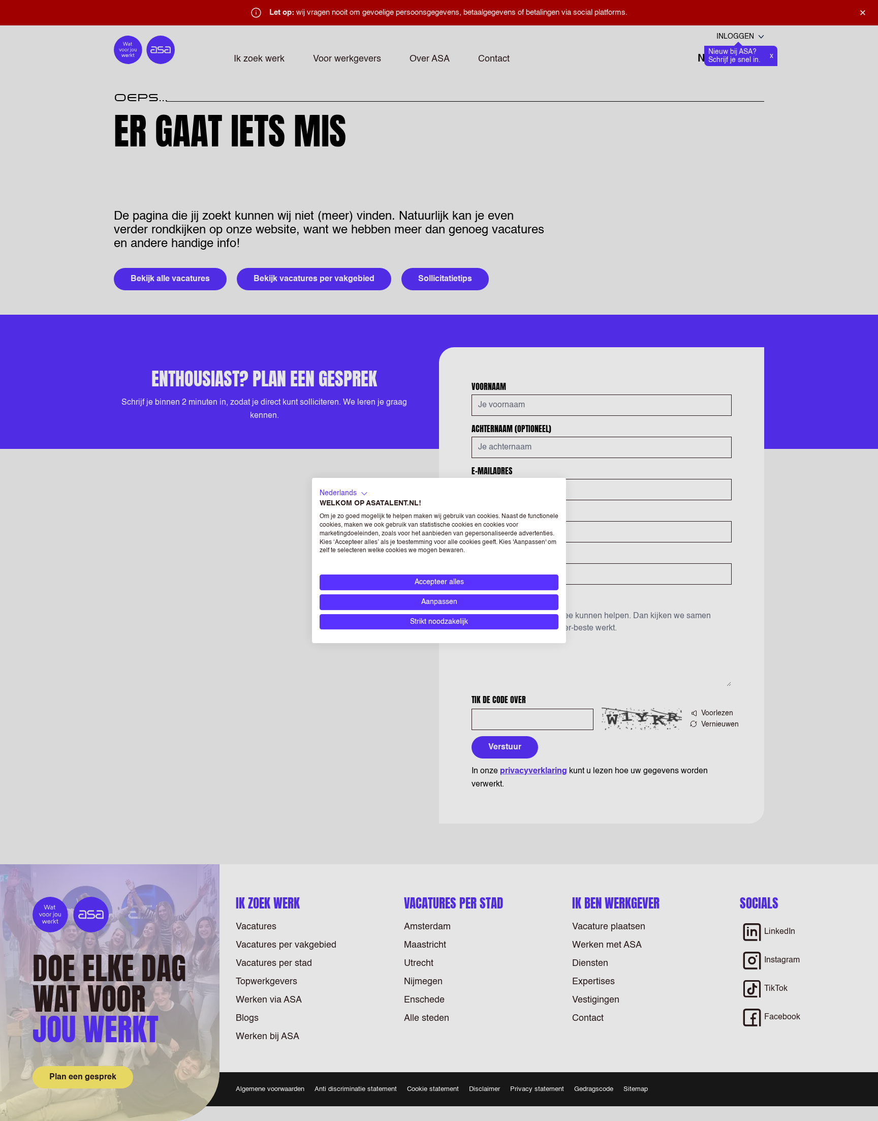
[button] (344, 494)
